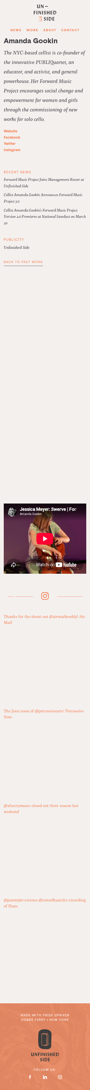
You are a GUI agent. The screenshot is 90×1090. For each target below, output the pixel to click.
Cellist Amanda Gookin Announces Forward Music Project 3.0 (43, 198)
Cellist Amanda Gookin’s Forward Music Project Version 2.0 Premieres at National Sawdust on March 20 (45, 216)
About (49, 30)
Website (11, 131)
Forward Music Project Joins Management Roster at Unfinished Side (44, 183)
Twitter (10, 144)
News (16, 30)
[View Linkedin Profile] (45, 1077)
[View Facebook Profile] (30, 1077)
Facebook (12, 138)
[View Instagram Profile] (60, 1077)
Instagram (12, 150)
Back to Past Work (23, 262)
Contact (70, 30)
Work (32, 30)
